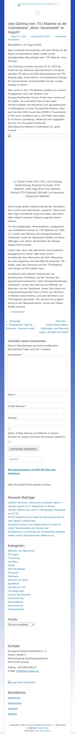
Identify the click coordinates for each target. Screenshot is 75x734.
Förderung (14, 558)
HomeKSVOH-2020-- (41, 36)
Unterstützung (15, 598)
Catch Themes (44, 731)
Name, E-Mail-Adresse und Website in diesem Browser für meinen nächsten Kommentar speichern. (37, 435)
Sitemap (12, 713)
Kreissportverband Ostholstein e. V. (40, 725)
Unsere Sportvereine (19, 594)
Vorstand (13, 708)
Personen (13, 572)
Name (12, 394)
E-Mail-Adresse (17, 406)
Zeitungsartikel (16, 609)
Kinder (11, 565)
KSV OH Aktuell (16, 569)
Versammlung (15, 605)
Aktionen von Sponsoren (21, 550)
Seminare (13, 576)
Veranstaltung (15, 601)
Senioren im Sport (18, 580)
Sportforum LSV (16, 587)
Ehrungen (13, 554)
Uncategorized (18, 312)
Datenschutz (15, 703)
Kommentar (15, 354)
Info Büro (13, 561)
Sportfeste (13, 583)
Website (12, 417)
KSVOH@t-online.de (27, 671)
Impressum (14, 697)
